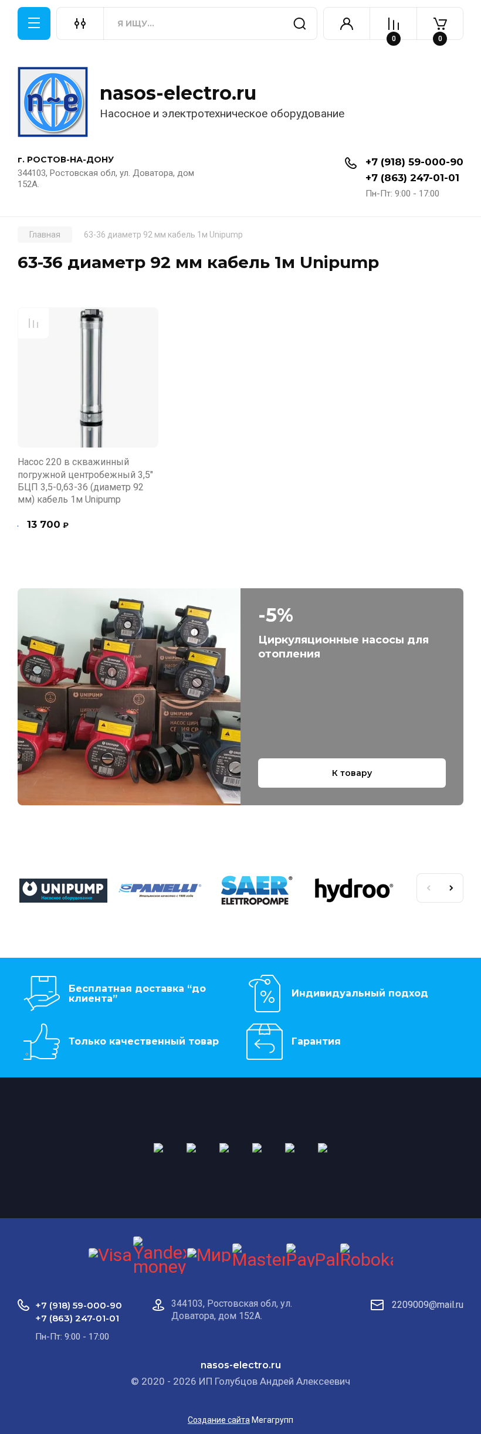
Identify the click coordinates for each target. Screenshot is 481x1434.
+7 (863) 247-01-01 (412, 178)
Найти (299, 23)
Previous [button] (428, 888)
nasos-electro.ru (178, 93)
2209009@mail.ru (427, 1304)
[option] (66, 893)
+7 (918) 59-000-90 (414, 162)
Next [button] (451, 888)
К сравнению (33, 323)
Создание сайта (219, 1420)
